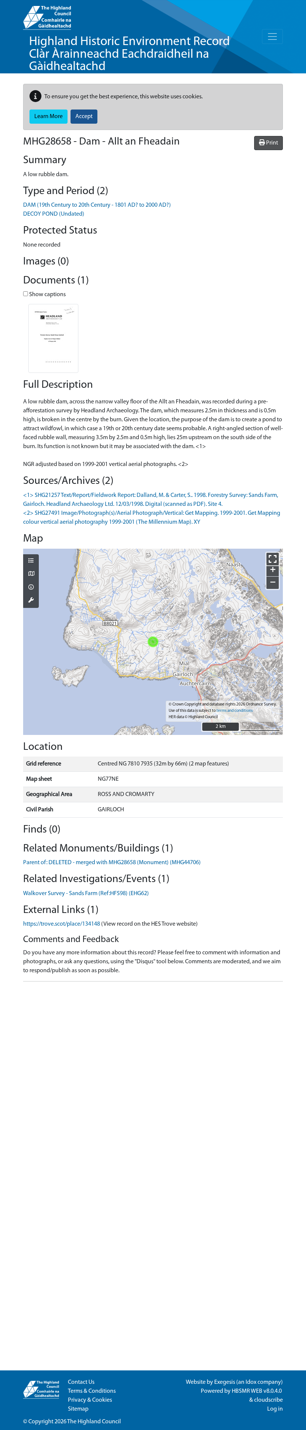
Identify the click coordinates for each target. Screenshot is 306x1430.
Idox (251, 1382)
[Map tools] (31, 601)
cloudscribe (268, 1400)
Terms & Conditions (92, 1391)
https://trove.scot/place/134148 (61, 924)
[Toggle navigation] (272, 36)
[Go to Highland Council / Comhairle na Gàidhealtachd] (47, 14)
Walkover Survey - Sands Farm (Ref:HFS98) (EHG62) (86, 894)
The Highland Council (94, 1422)
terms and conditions (234, 711)
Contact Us (81, 1382)
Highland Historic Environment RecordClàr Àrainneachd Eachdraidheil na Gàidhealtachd (129, 54)
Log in (275, 1409)
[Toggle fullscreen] (272, 559)
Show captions (47, 295)
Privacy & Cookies (90, 1400)
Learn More (48, 117)
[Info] (31, 587)
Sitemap (78, 1409)
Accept (84, 117)
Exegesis (224, 1382)
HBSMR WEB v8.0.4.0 (257, 1391)
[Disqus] (153, 1080)
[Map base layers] (31, 574)
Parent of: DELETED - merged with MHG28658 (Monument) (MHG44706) (112, 863)
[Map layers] (31, 561)
